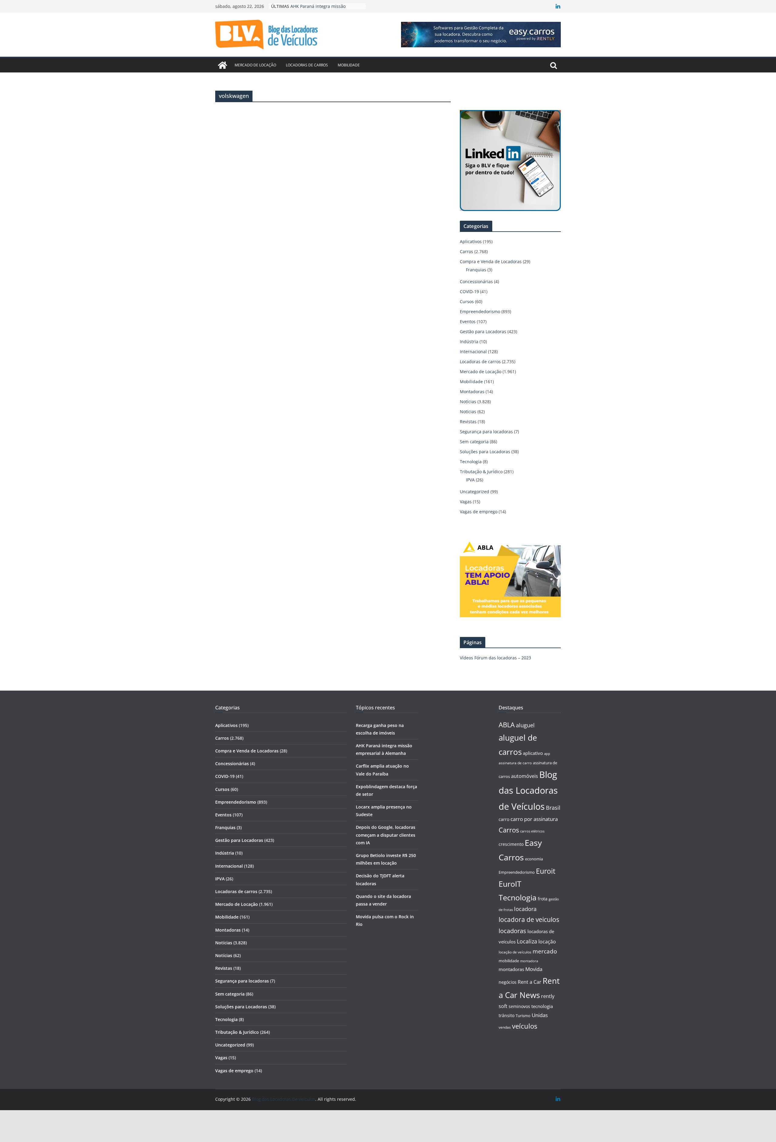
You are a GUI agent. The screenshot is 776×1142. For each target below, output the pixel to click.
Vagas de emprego (478, 511)
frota (542, 899)
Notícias (468, 401)
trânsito (506, 1015)
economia (534, 859)
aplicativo (533, 753)
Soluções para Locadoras (485, 451)
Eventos (468, 321)
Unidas (540, 1015)
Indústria (469, 341)
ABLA (507, 724)
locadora (525, 909)
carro (504, 819)
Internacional (473, 351)
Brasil (553, 807)
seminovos (519, 1006)
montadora (529, 961)
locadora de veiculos (529, 919)
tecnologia (542, 1006)
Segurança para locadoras (486, 431)
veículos (524, 1026)
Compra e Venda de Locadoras (491, 261)
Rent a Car (529, 982)
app (547, 753)
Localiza (527, 941)
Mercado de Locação (255, 65)
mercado (545, 951)
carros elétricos (532, 831)
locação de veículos (515, 951)
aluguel (525, 725)
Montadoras (472, 391)
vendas (505, 1027)
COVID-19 (469, 291)
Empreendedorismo (480, 311)
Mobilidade (349, 65)
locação (547, 941)
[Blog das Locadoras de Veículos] (222, 65)
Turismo (523, 1015)
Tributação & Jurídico (481, 471)
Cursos (467, 301)
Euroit (545, 871)
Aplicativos (471, 241)
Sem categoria (474, 441)
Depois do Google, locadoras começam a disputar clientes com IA (385, 834)
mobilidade (509, 960)
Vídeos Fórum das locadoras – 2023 (495, 658)
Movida (533, 969)
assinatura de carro (515, 762)
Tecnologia (471, 461)
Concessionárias (476, 281)
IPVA (470, 480)
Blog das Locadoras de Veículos (528, 791)
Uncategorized (474, 491)
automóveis (524, 776)
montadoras (511, 969)
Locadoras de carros (307, 65)
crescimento (511, 844)
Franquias (476, 270)
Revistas (468, 421)
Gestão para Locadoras (483, 331)
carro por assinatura (534, 818)
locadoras (512, 930)
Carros (466, 251)
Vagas (466, 501)
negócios (508, 982)
